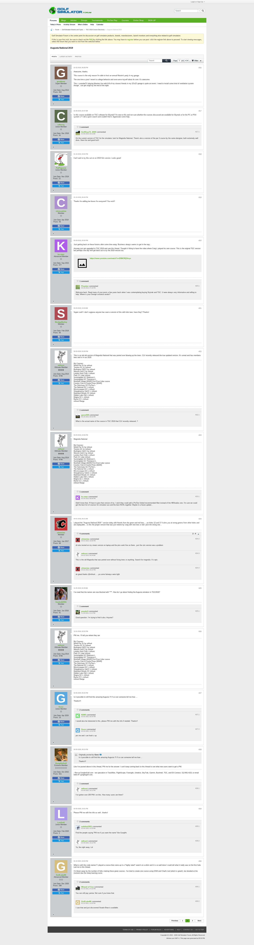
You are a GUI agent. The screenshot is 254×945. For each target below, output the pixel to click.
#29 (200, 809)
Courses (125, 20)
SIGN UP (152, 20)
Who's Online (83, 25)
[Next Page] (188, 60)
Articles (73, 20)
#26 (200, 631)
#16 (200, 68)
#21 (200, 308)
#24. (197, 539)
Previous (174, 921)
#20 (200, 241)
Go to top (199, 929)
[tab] (54, 56)
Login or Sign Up (197, 2)
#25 (200, 588)
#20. (197, 286)
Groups (84, 20)
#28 (200, 749)
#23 (200, 435)
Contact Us (188, 929)
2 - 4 (194, 534)
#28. (197, 788)
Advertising (169, 929)
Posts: (55, 92)
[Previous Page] (186, 60)
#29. (197, 826)
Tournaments (97, 20)
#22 (200, 351)
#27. (197, 715)
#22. (197, 415)
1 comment (84, 127)
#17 (200, 111)
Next (199, 921)
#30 (200, 861)
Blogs (63, 20)
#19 (200, 197)
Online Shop (138, 20)
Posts (54, 56)
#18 (200, 154)
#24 (200, 519)
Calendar (99, 25)
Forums (53, 20)
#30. (197, 887)
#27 (200, 693)
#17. (197, 132)
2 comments (85, 710)
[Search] (203, 11)
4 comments (85, 534)
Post (62, 99)
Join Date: (57, 90)
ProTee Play (112, 20)
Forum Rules (156, 929)
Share (62, 96)
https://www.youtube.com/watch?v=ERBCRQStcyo (110, 258)
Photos (78, 56)
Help (92, 25)
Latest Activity (66, 56)
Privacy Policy (142, 929)
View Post (100, 754)
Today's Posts (55, 25)
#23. (197, 496)
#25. (197, 611)
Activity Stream (69, 25)
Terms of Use (128, 929)
